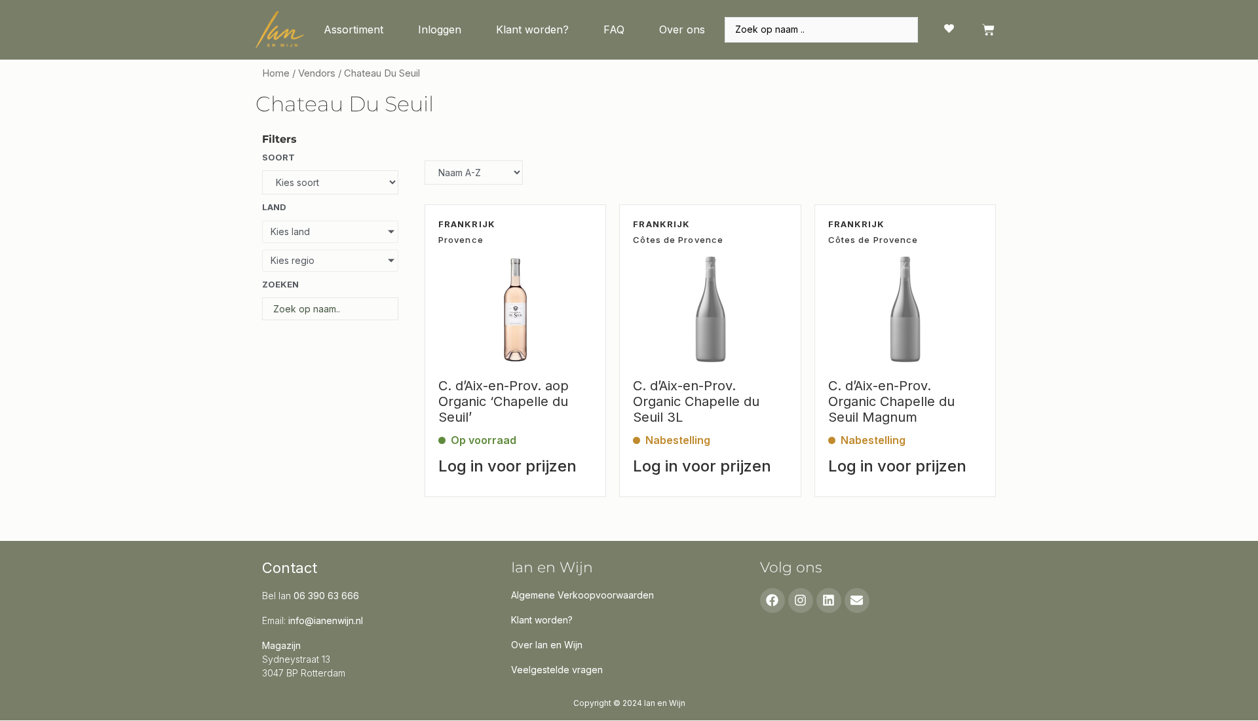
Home (276, 73)
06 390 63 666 (326, 595)
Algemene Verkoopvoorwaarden (582, 595)
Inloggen (439, 29)
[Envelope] (857, 600)
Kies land (290, 231)
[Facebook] (772, 600)
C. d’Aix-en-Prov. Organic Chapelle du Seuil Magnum (891, 401)
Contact (289, 567)
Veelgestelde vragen (557, 669)
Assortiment (353, 29)
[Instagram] (800, 600)
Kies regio (292, 260)
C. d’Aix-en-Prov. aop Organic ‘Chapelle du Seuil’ (503, 401)
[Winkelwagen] (988, 30)
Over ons (682, 29)
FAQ (613, 29)
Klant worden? (532, 29)
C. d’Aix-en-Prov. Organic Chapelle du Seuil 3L (696, 401)
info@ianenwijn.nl (325, 620)
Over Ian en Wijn (546, 644)
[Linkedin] (828, 600)
